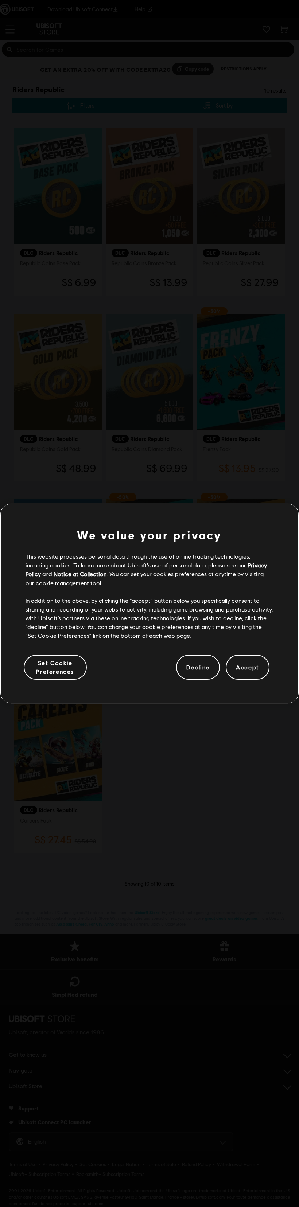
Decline (198, 667)
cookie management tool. (69, 582)
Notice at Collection (80, 573)
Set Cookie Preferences (55, 667)
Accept (247, 667)
